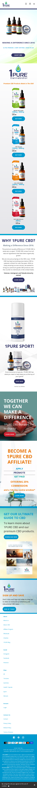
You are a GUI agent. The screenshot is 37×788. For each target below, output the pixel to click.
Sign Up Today (9, 609)
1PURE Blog (6, 642)
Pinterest (6, 662)
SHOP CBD (18, 55)
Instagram (6, 654)
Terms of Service (8, 732)
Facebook (6, 658)
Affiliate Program (8, 629)
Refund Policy (7, 728)
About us (6, 620)
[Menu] (34, 4)
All (4, 674)
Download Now (11, 537)
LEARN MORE (18, 280)
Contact (5, 719)
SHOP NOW (19, 381)
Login (5, 707)
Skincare (5, 696)
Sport (5, 691)
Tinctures (6, 678)
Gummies (6, 683)
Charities (5, 638)
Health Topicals (7, 687)
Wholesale (6, 633)
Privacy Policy (7, 723)
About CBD (6, 625)
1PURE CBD (19, 748)
